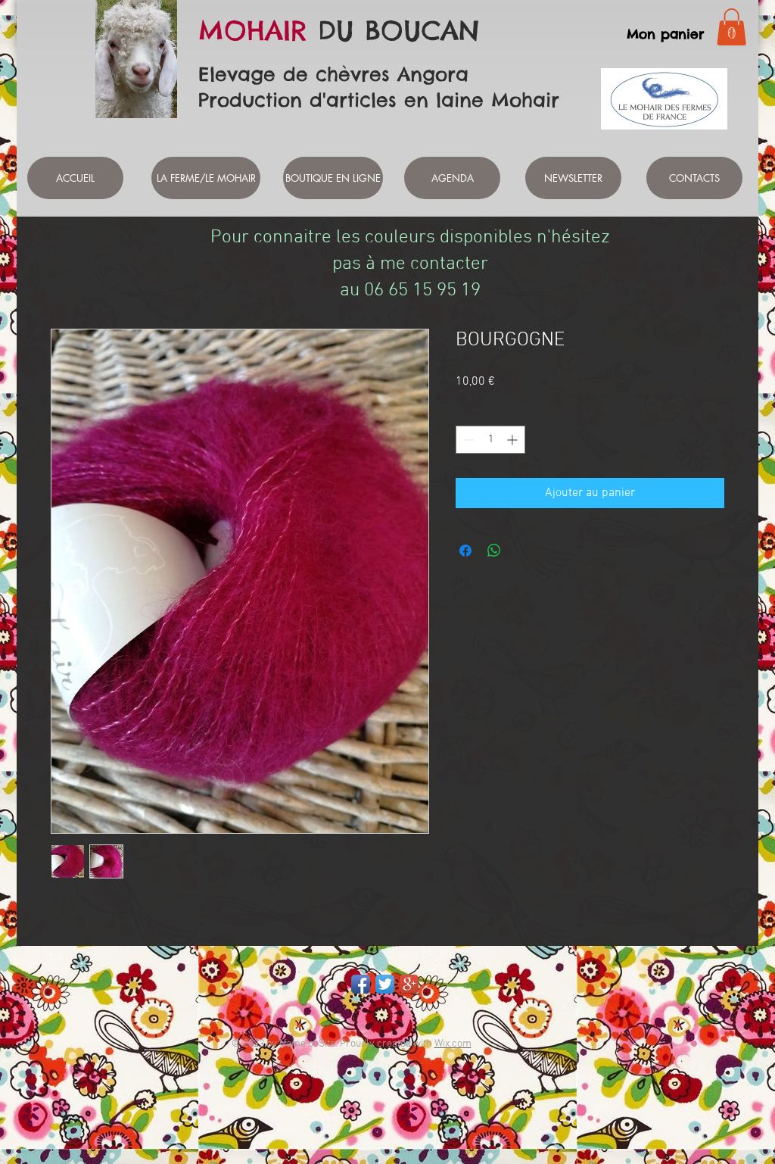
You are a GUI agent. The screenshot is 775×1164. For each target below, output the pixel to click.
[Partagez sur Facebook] (465, 550)
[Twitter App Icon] (384, 984)
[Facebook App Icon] (360, 984)
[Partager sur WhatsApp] (494, 550)
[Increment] (513, 439)
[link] (731, 26)
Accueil (70, 273)
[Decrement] (467, 439)
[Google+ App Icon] (409, 984)
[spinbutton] (490, 439)
